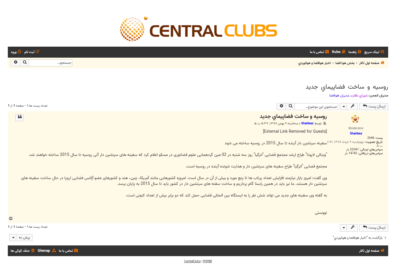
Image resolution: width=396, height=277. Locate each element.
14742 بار (351, 153)
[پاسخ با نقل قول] (19, 117)
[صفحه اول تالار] (198, 28)
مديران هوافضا (339, 95)
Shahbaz (307, 123)
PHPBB (207, 261)
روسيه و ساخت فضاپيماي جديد (347, 87)
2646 (370, 138)
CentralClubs (192, 261)
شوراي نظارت (359, 95)
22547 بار (352, 150)
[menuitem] (355, 52)
